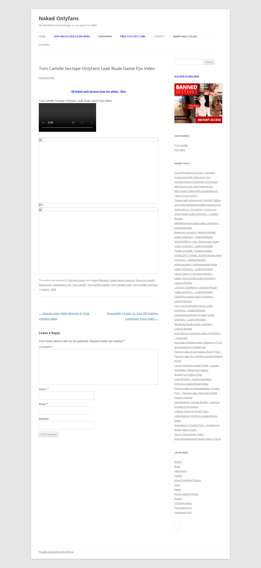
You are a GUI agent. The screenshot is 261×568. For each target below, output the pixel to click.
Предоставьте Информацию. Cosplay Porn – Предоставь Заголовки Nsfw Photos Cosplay (197, 393)
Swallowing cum (62, 284)
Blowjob (104, 280)
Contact (159, 36)
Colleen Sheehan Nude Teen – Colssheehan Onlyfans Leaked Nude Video (195, 416)
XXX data (179, 149)
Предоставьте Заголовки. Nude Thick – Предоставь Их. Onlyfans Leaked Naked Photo (198, 356)
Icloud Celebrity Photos (187, 480)
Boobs (178, 462)
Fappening (180, 471)
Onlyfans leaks (76, 280)
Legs (177, 485)
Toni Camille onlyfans (145, 284)
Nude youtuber (126, 280)
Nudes (178, 498)
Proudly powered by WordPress (56, 551)
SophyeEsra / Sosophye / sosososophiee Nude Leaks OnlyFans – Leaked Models (196, 214)
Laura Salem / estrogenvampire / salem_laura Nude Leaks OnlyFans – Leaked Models (195, 278)
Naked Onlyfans (59, 18)
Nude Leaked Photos (186, 494)
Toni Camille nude (121, 284)
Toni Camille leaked (98, 284)
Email (43, 404)
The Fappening (183, 507)
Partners (44, 44)
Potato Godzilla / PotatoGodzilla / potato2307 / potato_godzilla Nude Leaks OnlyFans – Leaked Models (198, 255)
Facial (113, 280)
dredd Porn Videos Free (188, 374)
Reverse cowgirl (145, 280)
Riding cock (45, 284)
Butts (177, 466)
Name (44, 389)
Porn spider (181, 145)
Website (44, 419)
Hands (178, 475)
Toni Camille (79, 284)
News (177, 489)
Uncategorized (182, 512)
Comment (46, 347)
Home (42, 36)
